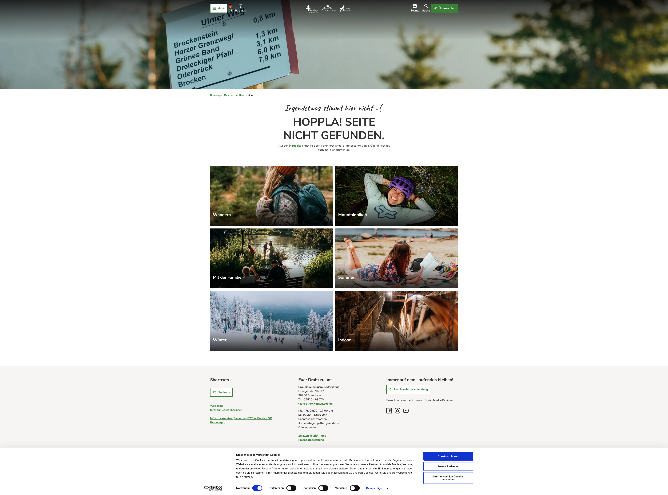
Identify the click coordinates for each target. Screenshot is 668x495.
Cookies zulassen (448, 456)
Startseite (295, 146)
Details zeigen (374, 488)
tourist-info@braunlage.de (315, 404)
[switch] (291, 488)
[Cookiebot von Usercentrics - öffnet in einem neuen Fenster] (213, 488)
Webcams (216, 406)
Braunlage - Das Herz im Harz (227, 95)
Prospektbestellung (311, 440)
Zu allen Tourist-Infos (312, 436)
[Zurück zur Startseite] (328, 8)
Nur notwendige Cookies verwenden (448, 478)
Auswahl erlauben (448, 466)
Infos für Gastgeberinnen (226, 410)
